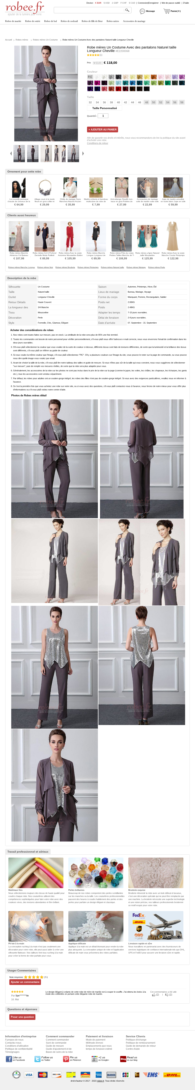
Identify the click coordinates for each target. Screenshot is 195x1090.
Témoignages (12, 1052)
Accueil (8, 40)
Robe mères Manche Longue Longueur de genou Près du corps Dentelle (96, 256)
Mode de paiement (95, 1039)
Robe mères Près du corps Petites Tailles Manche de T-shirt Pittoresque (121, 255)
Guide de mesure (55, 1046)
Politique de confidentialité (19, 1049)
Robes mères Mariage (136, 267)
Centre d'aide (133, 1049)
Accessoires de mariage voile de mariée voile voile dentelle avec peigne (147, 201)
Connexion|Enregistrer (148, 3)
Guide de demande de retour (141, 1046)
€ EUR (98, 3)
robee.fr (100, 1081)
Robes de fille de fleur (92, 21)
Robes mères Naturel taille (112, 267)
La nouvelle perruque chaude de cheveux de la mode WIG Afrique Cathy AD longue (18, 202)
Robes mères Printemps (88, 267)
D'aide (186, 3)
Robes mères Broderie (65, 267)
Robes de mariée (13, 21)
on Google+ (103, 1058)
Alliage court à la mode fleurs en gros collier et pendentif (44, 201)
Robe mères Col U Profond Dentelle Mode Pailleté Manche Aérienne (44, 255)
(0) (157, 994)
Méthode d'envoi (94, 1042)
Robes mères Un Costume (45, 40)
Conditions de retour (97, 143)
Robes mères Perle (156, 267)
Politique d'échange (136, 1039)
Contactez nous (13, 1042)
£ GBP (115, 3)
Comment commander (57, 1039)
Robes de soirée (32, 21)
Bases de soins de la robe (59, 1052)
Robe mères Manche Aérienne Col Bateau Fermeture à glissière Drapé (19, 255)
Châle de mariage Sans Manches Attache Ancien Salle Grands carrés (70, 201)
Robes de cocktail (69, 21)
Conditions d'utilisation (17, 1046)
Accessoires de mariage (134, 21)
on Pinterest (75, 1058)
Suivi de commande (56, 1042)
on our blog (132, 1058)
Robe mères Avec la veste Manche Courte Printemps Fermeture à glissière (173, 255)
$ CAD (132, 3)
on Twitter (47, 1058)
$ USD (107, 3)
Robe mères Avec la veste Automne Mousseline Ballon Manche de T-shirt (70, 255)
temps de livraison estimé (99, 1049)
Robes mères (113, 21)
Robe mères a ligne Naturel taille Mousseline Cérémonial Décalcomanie (147, 255)
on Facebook (19, 1058)
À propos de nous (14, 1039)
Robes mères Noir (45, 267)
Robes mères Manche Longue (21, 267)
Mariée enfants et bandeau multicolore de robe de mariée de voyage (96, 201)
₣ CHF (124, 3)
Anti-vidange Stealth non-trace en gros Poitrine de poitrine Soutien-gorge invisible (121, 202)
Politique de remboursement (140, 1042)
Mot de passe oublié (171, 3)
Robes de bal (50, 21)
